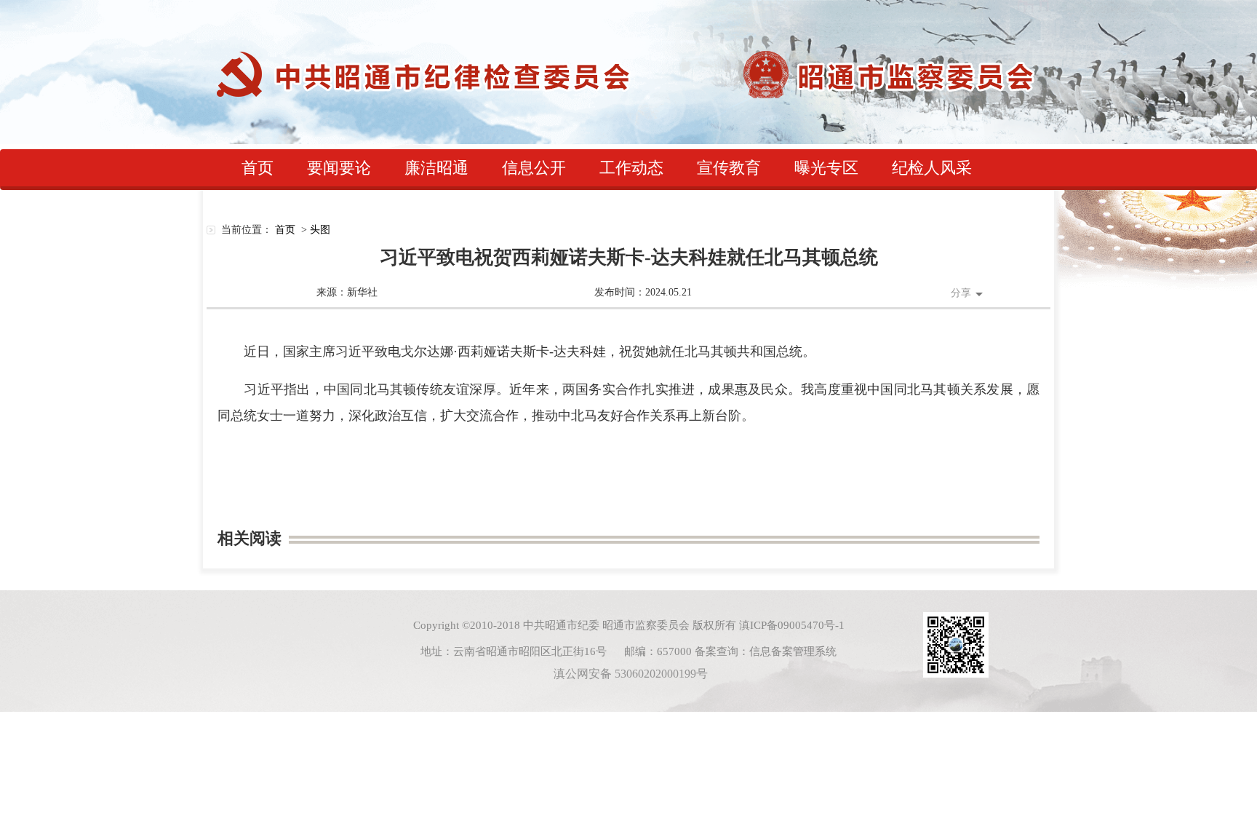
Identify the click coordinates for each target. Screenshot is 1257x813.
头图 (320, 229)
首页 (258, 168)
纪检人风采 (932, 168)
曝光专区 (826, 168)
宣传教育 (729, 168)
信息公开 (534, 168)
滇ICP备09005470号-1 (792, 625)
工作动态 (631, 168)
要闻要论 (339, 168)
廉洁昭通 (436, 168)
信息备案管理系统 (793, 651)
